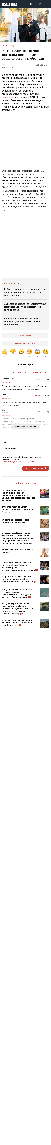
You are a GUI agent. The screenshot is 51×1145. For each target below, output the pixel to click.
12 (35, 581)
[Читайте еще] (45, 283)
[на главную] (9, 4)
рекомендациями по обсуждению (18, 462)
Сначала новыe (19, 373)
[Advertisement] (25, 140)
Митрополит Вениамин (25, 344)
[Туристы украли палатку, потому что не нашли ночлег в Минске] (25, 510)
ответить (6, 383)
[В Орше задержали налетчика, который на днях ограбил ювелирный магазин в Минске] (25, 579)
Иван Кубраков (24, 335)
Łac (41, 65)
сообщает (7, 97)
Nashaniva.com (7, 67)
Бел (32, 4)
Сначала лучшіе (39, 373)
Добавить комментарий (35, 468)
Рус (45, 65)
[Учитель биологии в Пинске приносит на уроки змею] (25, 523)
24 (14, 45)
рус (40, 4)
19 (21, 613)
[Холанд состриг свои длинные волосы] (25, 552)
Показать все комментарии (25, 426)
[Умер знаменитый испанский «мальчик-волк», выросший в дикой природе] (25, 623)
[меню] (47, 4)
